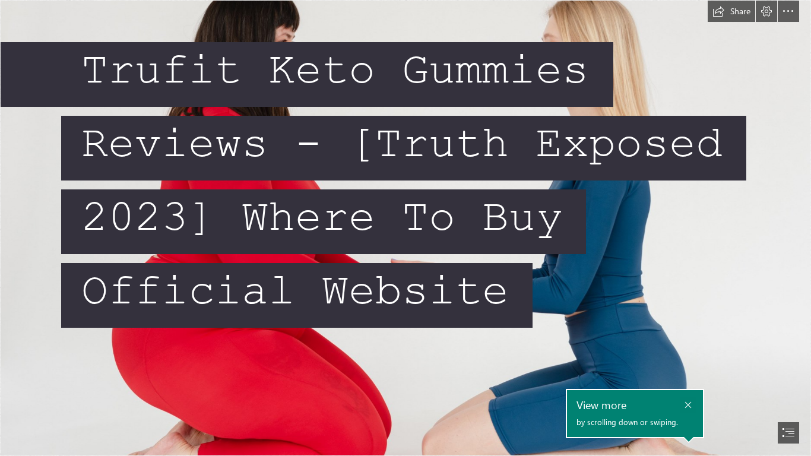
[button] (731, 11)
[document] (405, 228)
